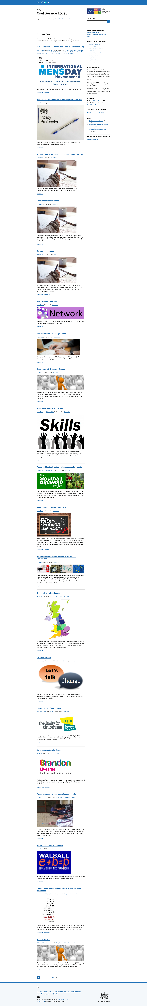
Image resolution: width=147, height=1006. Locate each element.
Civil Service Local (52, 13)
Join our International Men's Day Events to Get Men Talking (60, 47)
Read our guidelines (92, 139)
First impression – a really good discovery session (57, 794)
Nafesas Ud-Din (41, 254)
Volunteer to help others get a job (50, 408)
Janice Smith (40, 305)
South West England (61, 53)
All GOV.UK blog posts (56, 992)
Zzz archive (71, 53)
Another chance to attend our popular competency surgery (60, 154)
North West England (94, 54)
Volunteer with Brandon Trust (48, 750)
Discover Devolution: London (48, 593)
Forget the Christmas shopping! (50, 845)
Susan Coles (40, 157)
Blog (39, 9)
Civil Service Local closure (96, 121)
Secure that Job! (43, 939)
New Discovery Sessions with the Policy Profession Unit (59, 99)
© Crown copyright (104, 1001)
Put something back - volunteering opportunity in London (60, 467)
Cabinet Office (57, 19)
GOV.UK (67, 992)
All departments (76, 992)
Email (90, 112)
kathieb (51, 711)
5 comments (46, 294)
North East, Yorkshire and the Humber (67, 51)
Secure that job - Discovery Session (51, 369)
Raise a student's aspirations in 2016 (51, 507)
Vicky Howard (50, 50)
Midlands (53, 51)
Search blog (92, 18)
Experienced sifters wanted (48, 201)
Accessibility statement (44, 994)
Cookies (55, 994)
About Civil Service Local (93, 32)
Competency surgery (45, 251)
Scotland (53, 53)
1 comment (46, 92)
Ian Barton (39, 596)
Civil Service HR (66, 19)
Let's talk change (44, 657)
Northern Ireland (46, 53)
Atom (102, 112)
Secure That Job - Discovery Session (51, 333)
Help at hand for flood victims (49, 708)
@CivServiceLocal (96, 101)
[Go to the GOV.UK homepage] (43, 2)
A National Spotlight (70, 50)
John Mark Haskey (41, 711)
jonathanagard (41, 50)
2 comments (46, 787)
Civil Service (50, 19)
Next (53, 977)
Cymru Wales (80, 50)
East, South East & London (44, 51)
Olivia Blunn (40, 103)
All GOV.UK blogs (42, 992)
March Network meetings (47, 301)
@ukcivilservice (91, 104)
